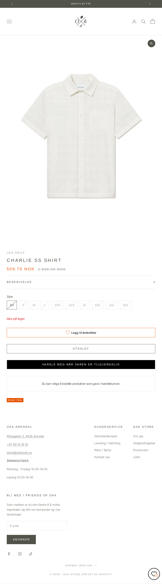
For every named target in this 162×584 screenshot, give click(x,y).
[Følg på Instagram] (20, 554)
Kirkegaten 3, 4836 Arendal (25, 436)
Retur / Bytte (102, 450)
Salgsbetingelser (144, 443)
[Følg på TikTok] (31, 554)
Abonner (21, 539)
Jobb (136, 457)
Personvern (140, 450)
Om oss (138, 436)
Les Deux (16, 252)
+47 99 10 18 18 (17, 444)
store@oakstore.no (19, 452)
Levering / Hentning (107, 443)
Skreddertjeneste (105, 436)
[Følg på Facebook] (9, 554)
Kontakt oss (102, 457)
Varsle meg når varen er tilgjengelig (81, 364)
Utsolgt (81, 348)
